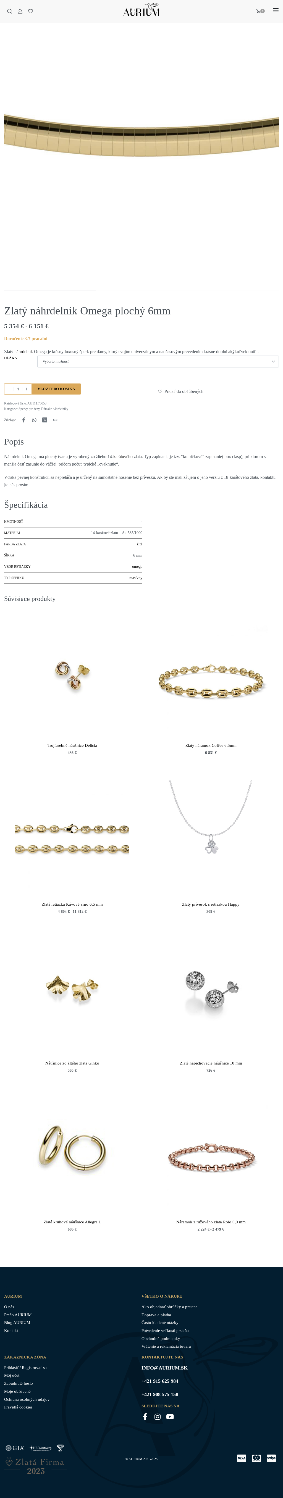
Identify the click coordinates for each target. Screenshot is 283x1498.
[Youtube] (169, 1416)
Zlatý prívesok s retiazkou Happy (211, 904)
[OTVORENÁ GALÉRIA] (141, 147)
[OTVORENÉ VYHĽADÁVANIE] (9, 11)
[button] (161, 391)
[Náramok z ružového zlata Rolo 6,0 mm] (211, 1154)
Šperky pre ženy (29, 409)
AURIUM (135, 1459)
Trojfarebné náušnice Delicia (72, 745)
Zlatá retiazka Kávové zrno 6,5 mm (72, 904)
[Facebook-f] (145, 1416)
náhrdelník (23, 351)
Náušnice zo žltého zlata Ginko (72, 1063)
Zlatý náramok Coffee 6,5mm (211, 745)
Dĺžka (10, 358)
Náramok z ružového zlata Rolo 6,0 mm (211, 1222)
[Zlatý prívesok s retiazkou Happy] (211, 837)
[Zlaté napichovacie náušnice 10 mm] (211, 996)
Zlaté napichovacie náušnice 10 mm (211, 1063)
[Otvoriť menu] (276, 10)
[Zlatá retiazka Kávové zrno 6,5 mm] (72, 837)
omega (137, 566)
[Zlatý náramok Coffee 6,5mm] (211, 678)
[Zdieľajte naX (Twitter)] (44, 419)
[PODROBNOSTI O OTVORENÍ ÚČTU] (20, 11)
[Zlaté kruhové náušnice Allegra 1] (72, 1154)
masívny (135, 578)
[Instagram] (157, 1416)
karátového (123, 456)
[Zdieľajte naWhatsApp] (34, 419)
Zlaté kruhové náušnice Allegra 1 (72, 1222)
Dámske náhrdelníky (54, 409)
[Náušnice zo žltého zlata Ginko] (72, 996)
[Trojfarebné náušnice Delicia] (72, 678)
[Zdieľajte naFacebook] (23, 419)
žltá (139, 544)
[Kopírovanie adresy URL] (55, 419)
